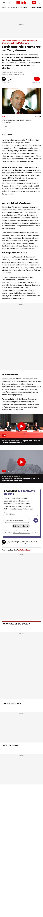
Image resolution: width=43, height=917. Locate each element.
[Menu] (4, 2)
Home (4, 7)
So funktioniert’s (32, 542)
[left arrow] (39, 116)
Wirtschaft (11, 7)
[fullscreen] (21, 101)
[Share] (4, 79)
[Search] (9, 2)
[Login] (38, 2)
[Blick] (21, 2)
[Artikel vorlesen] (10, 79)
